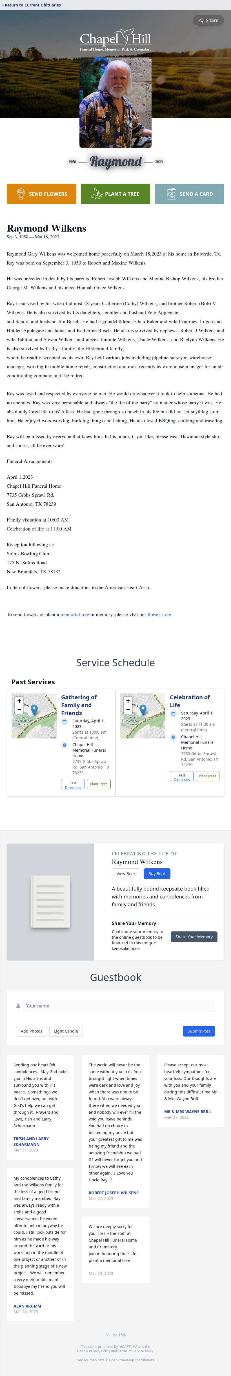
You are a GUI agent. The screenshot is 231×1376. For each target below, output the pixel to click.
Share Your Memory (194, 936)
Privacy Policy (99, 1351)
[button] (34, 710)
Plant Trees (99, 784)
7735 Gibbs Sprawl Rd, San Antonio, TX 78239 (90, 767)
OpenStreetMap (121, 1360)
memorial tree (75, 614)
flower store (159, 614)
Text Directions (73, 785)
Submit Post (199, 1031)
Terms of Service (131, 1351)
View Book (126, 873)
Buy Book (157, 873)
